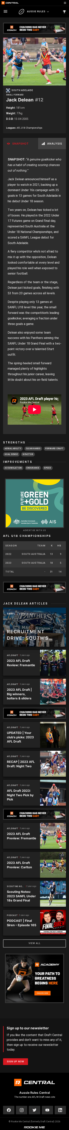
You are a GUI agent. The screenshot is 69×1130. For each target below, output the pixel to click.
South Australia (34, 554)
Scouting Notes (16, 886)
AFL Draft (12, 655)
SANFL (11, 614)
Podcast (12, 915)
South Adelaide (22, 90)
